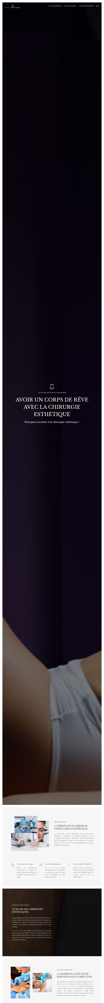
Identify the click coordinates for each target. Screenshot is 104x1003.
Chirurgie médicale (70, 6)
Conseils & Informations (86, 6)
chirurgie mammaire (53, 868)
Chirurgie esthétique (55, 6)
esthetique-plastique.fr (66, 843)
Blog (97, 6)
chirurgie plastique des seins (66, 986)
